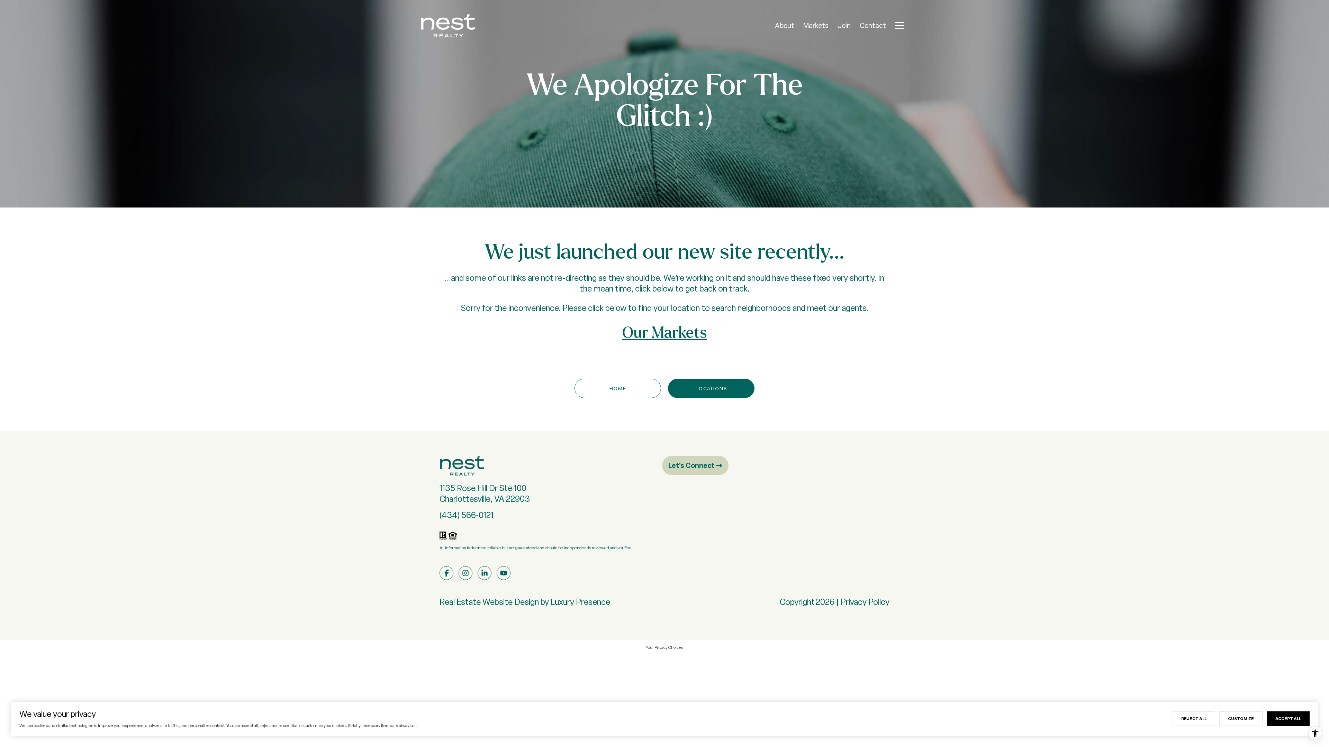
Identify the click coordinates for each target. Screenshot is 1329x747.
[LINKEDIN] (484, 573)
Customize (1241, 718)
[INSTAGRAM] (465, 573)
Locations (711, 388)
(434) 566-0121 (467, 515)
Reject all (1193, 718)
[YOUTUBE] (503, 573)
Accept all (1288, 718)
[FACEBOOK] (446, 573)
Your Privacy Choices (664, 647)
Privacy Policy (865, 602)
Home (617, 388)
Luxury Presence (580, 602)
